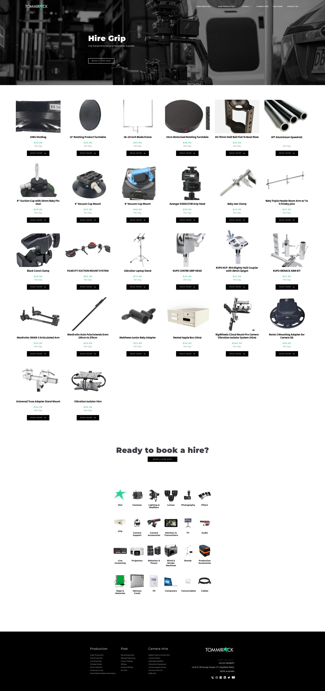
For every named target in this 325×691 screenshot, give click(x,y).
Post (124, 648)
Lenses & (151, 658)
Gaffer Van (152, 673)
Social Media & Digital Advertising (103, 673)
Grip (164, 667)
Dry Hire (124, 670)
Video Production (97, 655)
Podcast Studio (96, 664)
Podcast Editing (127, 667)
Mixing (123, 658)
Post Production (96, 658)
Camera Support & (155, 667)
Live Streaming (96, 661)
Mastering (131, 658)
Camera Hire (158, 648)
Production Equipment (157, 664)
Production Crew (97, 670)
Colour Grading (127, 661)
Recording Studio (127, 655)
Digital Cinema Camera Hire (159, 655)
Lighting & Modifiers (156, 661)
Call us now (226, 660)
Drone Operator (96, 667)
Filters (157, 658)
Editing (123, 664)
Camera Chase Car (155, 670)
